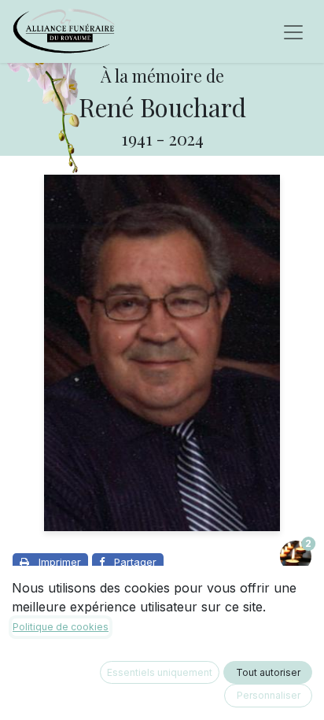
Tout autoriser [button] (268, 672)
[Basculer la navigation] (293, 31)
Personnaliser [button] (268, 695)
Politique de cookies (61, 627)
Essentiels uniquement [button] (159, 672)
